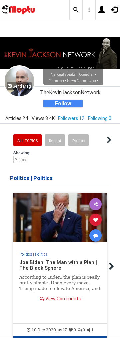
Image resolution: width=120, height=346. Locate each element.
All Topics (27, 140)
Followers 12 (71, 118)
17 (65, 329)
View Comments (62, 299)
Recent (55, 140)
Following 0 (99, 118)
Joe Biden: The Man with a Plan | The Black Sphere (58, 265)
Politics (78, 140)
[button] (76, 10)
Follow (63, 103)
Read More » (60, 219)
